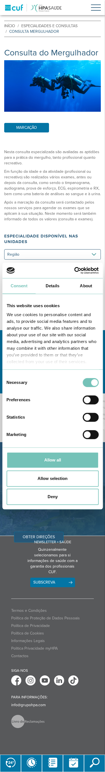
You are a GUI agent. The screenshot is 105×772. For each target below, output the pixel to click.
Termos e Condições (29, 610)
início (9, 26)
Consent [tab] (19, 285)
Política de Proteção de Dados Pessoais (45, 618)
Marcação (26, 127)
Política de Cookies (27, 633)
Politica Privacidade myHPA (34, 648)
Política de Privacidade (30, 625)
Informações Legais (28, 640)
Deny (53, 496)
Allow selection (52, 478)
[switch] (91, 399)
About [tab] (86, 285)
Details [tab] (52, 285)
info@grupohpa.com (28, 705)
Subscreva (44, 582)
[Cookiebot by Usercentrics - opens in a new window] (75, 270)
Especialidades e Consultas (49, 26)
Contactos (20, 656)
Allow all (52, 460)
